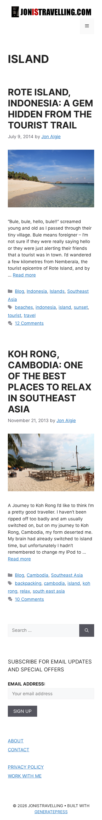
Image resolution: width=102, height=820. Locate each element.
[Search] (86, 630)
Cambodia (37, 575)
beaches (24, 307)
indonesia (46, 307)
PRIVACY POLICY (26, 767)
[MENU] (87, 26)
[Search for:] (43, 630)
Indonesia (37, 291)
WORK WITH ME (25, 776)
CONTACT (18, 749)
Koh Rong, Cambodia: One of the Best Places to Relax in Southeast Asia (50, 381)
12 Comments (29, 323)
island (65, 307)
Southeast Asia (67, 575)
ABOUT (16, 740)
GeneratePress (51, 811)
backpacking (28, 583)
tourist (14, 315)
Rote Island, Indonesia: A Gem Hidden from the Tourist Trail (50, 109)
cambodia (54, 583)
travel (30, 315)
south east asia (49, 591)
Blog (19, 291)
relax (25, 591)
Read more (24, 275)
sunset (81, 307)
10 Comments (29, 599)
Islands (57, 291)
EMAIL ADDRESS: (26, 684)
